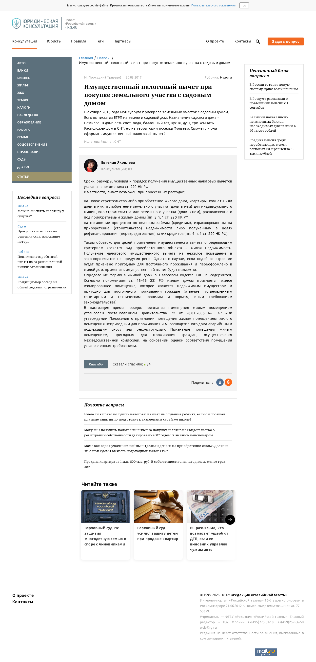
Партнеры (123, 41)
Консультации (24, 41)
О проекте (215, 41)
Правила (78, 41)
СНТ (117, 141)
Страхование (28, 152)
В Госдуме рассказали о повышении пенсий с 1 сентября (269, 103)
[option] (105, 525)
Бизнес (23, 78)
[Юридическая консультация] (35, 24)
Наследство (27, 115)
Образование (29, 122)
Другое (23, 167)
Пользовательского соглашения (213, 5)
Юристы (54, 41)
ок (244, 5)
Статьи (23, 177)
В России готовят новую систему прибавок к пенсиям (274, 86)
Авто (21, 63)
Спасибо (96, 364)
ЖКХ (20, 93)
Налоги (24, 107)
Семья (22, 137)
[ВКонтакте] (220, 382)
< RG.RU (71, 27)
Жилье (23, 85)
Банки (22, 70)
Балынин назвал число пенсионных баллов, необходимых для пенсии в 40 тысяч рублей (273, 124)
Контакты (243, 41)
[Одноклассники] (228, 382)
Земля (22, 100)
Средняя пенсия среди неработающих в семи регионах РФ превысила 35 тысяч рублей (272, 147)
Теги (100, 41)
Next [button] (230, 520)
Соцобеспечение (32, 144)
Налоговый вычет (98, 141)
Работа (23, 130)
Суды (21, 159)
